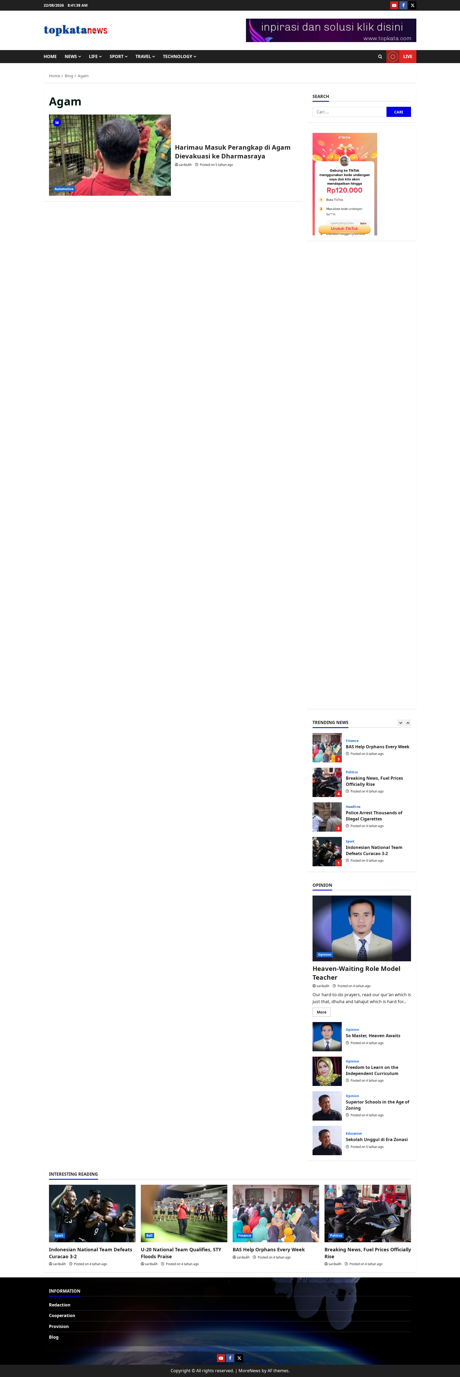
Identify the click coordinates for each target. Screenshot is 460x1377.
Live (407, 56)
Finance (244, 1235)
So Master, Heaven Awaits (327, 1036)
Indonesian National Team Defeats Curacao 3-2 (327, 817)
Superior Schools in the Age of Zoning (327, 1106)
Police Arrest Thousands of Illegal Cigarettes (327, 782)
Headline (353, 772)
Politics (352, 737)
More (324, 1013)
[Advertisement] (362, 477)
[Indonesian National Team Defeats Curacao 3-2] (92, 1214)
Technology (177, 56)
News (71, 56)
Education (354, 1133)
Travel (143, 56)
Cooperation (62, 1315)
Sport (117, 56)
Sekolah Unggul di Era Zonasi (327, 1140)
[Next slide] (407, 723)
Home (50, 56)
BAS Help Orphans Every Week (269, 1249)
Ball (349, 841)
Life (93, 56)
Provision (59, 1326)
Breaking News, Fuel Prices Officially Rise (327, 747)
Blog (54, 1337)
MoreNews (250, 1371)
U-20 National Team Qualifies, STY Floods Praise (327, 851)
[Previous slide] (400, 723)
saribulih (185, 164)
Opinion (324, 954)
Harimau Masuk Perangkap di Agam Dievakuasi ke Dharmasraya (110, 155)
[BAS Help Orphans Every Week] (276, 1214)
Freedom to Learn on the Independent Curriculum (327, 1071)
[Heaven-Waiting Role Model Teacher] (362, 928)
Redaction (60, 1305)
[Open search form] (380, 56)
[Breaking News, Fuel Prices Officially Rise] (368, 1214)
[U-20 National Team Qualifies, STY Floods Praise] (184, 1214)
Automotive (64, 189)
